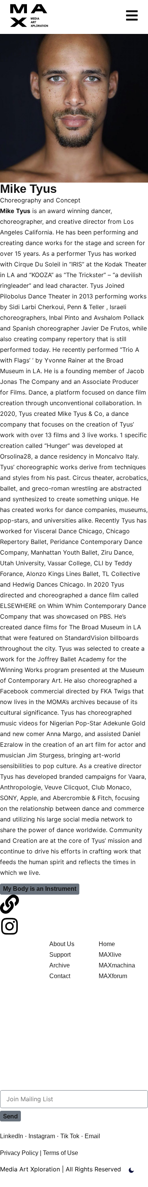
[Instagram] (9, 926)
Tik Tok (69, 1136)
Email (92, 1136)
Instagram (41, 1136)
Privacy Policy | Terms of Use (39, 1153)
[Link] (9, 904)
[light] (131, 1170)
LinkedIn (11, 1136)
